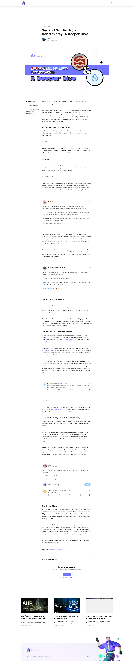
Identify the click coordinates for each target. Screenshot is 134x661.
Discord (64, 549)
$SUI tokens (49, 342)
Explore (46, 3)
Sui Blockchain (46, 26)
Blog (54, 3)
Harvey (48, 38)
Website (53, 549)
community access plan (49, 350)
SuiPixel (61, 3)
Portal (38, 3)
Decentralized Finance (70, 339)
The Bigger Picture (31, 113)
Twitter (59, 549)
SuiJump (70, 3)
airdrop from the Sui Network (54, 409)
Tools (78, 3)
